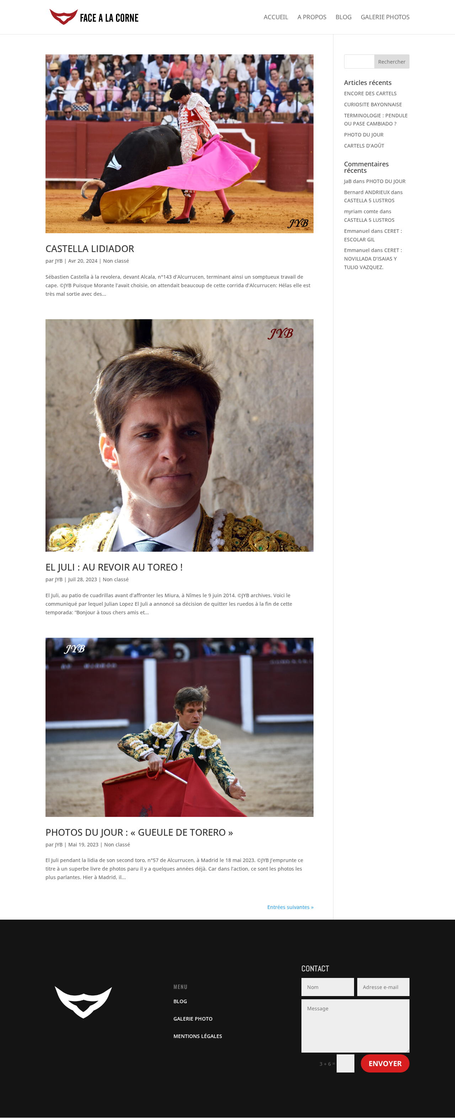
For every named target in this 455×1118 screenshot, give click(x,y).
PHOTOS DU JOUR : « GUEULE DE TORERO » (139, 832)
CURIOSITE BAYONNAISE (373, 104)
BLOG (180, 1001)
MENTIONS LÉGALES (197, 1036)
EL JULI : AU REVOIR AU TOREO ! (114, 567)
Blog (344, 18)
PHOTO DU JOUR (364, 134)
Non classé (116, 260)
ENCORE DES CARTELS (370, 93)
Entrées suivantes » (290, 907)
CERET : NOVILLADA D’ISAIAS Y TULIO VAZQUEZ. (373, 259)
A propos (312, 18)
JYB (59, 260)
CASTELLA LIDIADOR (90, 248)
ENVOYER (385, 1063)
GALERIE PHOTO (193, 1018)
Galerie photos (385, 18)
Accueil (276, 18)
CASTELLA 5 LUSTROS (369, 200)
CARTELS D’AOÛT (364, 145)
